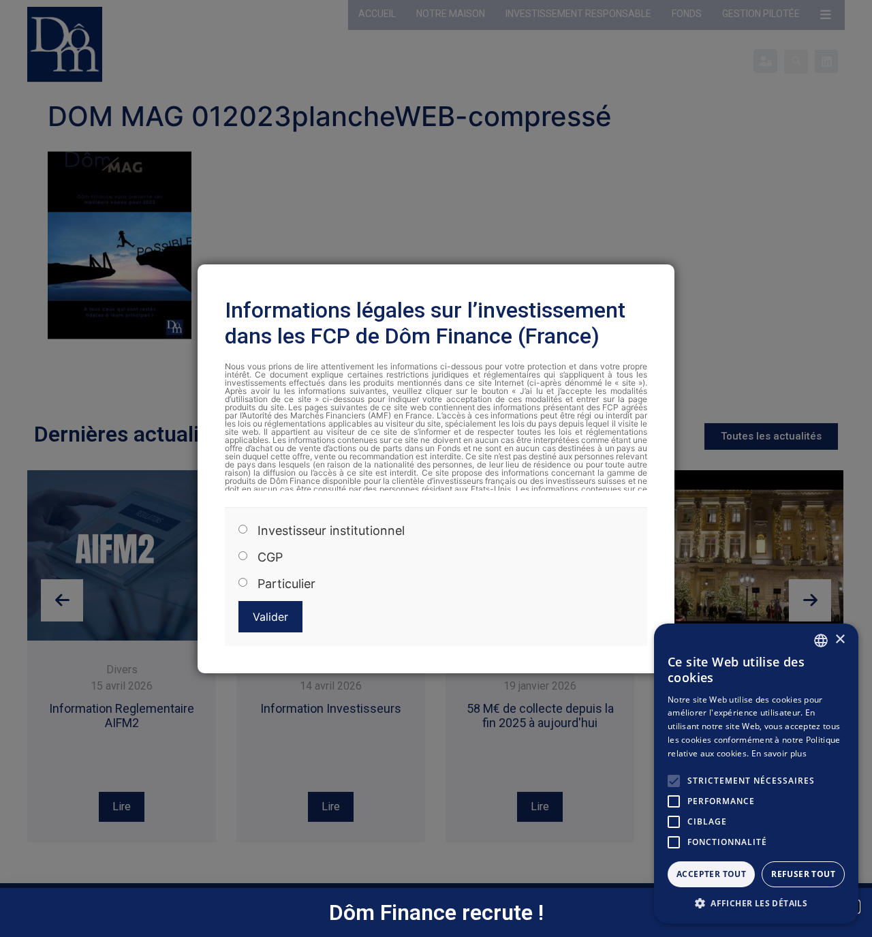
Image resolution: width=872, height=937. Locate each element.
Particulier (286, 583)
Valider (270, 617)
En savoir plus (779, 753)
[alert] (756, 773)
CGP (270, 557)
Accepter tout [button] (711, 874)
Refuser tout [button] (803, 874)
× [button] (840, 639)
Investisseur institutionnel (331, 530)
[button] (756, 903)
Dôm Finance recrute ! (436, 912)
